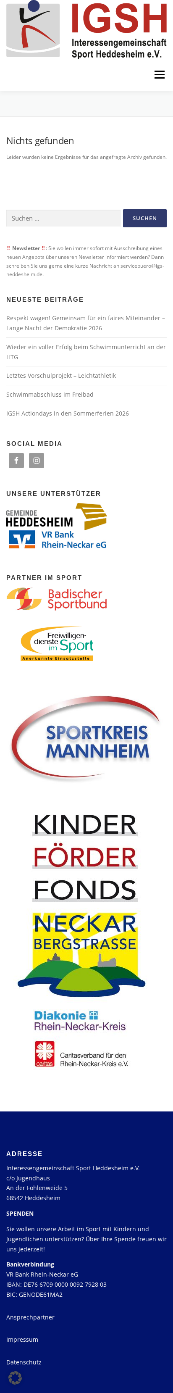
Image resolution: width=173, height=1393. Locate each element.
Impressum (22, 1339)
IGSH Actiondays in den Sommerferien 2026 (67, 413)
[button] (15, 1378)
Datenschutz (24, 1362)
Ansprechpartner (30, 1317)
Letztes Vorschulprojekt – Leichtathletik (61, 375)
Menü (158, 75)
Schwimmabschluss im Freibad (50, 394)
